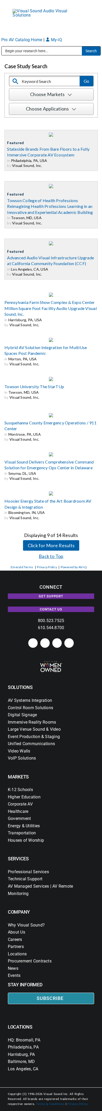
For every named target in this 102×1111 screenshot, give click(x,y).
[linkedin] (33, 643)
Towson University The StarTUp (34, 386)
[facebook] (45, 643)
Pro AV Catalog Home (22, 39)
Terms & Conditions (50, 1104)
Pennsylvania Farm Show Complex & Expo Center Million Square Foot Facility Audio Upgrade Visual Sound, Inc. (50, 308)
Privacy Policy (47, 567)
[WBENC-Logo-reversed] (51, 662)
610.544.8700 (51, 627)
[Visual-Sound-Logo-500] (42, 10)
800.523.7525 (51, 620)
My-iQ (56, 39)
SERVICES (18, 858)
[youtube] (69, 643)
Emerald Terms (22, 567)
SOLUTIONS (20, 687)
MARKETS (18, 777)
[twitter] (57, 643)
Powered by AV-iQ (74, 567)
